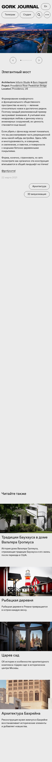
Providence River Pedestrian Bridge (28, 85)
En (45, 6)
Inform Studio (23, 82)
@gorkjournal (8, 170)
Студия (27, 14)
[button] (47, 14)
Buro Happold (40, 82)
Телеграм (10, 14)
